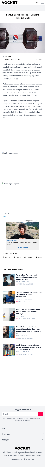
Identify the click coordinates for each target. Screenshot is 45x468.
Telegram (22, 418)
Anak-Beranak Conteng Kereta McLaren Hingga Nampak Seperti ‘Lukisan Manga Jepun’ (28, 347)
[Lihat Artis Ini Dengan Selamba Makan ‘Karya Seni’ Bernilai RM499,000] (9, 314)
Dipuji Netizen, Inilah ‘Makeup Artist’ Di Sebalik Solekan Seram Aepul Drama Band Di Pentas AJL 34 (28, 330)
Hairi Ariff (25, 281)
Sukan (18, 281)
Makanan (19, 299)
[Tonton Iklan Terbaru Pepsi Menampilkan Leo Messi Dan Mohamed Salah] (9, 280)
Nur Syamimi (24, 336)
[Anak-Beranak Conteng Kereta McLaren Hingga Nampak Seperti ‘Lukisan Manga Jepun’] (9, 350)
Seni (9, 57)
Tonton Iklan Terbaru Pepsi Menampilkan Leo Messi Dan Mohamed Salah (27, 277)
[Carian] (37, 2)
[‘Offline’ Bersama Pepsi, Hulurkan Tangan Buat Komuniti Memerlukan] (9, 297)
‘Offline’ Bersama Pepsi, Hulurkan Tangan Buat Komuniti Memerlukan (29, 294)
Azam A (40, 59)
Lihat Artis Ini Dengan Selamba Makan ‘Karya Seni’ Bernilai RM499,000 (28, 311)
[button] (42, 2)
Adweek (6, 216)
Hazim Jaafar (28, 299)
